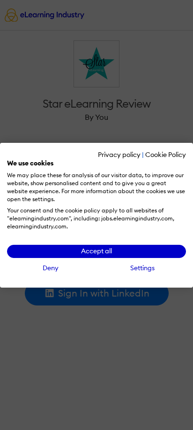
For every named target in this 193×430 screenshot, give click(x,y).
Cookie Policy (165, 154)
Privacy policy (119, 154)
